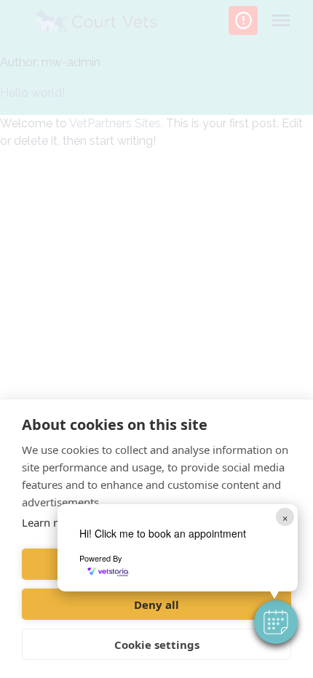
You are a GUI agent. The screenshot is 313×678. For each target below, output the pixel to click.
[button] (276, 622)
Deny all (156, 604)
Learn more (51, 522)
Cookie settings (156, 644)
